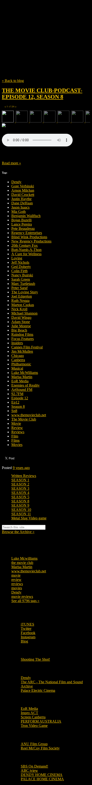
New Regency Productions (31, 241)
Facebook (28, 633)
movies (16, 588)
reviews (17, 584)
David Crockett (22, 195)
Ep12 (15, 402)
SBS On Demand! (34, 766)
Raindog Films (22, 334)
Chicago (17, 356)
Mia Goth (18, 212)
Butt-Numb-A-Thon (26, 250)
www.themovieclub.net (28, 415)
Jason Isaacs (20, 207)
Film (14, 436)
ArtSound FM (21, 390)
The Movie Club (46, 28)
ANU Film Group (34, 744)
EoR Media (20, 381)
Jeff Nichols (20, 262)
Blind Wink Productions (29, 237)
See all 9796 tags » (25, 601)
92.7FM (17, 394)
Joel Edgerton (21, 296)
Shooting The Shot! (35, 659)
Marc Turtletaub (23, 284)
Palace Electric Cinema (38, 690)
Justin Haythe (21, 199)
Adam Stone (20, 322)
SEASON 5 (20, 497)
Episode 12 (19, 398)
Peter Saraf (19, 288)
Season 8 (18, 407)
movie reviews (22, 597)
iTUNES (27, 624)
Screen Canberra (33, 717)
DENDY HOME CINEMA (42, 775)
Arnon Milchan (22, 190)
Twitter (26, 629)
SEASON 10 (21, 510)
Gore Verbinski (22, 186)
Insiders (17, 343)
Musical (17, 368)
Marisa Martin (21, 377)
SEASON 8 (20, 501)
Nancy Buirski (22, 275)
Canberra (18, 360)
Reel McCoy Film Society (40, 748)
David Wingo (21, 318)
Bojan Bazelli (21, 220)
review (16, 580)
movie (16, 575)
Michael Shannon (24, 313)
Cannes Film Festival (27, 347)
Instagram (28, 637)
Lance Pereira (21, 224)
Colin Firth (19, 271)
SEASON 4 (20, 493)
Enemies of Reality (25, 385)
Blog (24, 641)
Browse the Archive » (18, 532)
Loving (16, 258)
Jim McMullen (22, 351)
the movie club (22, 563)
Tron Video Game (34, 726)
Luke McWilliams (24, 373)
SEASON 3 (20, 488)
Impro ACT (29, 713)
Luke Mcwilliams (24, 558)
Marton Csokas (22, 305)
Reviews (17, 432)
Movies (16, 445)
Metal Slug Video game (28, 518)
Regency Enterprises (26, 233)
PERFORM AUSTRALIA (41, 721)
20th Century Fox (24, 245)
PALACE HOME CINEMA (42, 779)
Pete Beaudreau (23, 229)
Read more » (11, 163)
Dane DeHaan (22, 203)
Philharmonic (21, 364)
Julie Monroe (21, 326)
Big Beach (19, 330)
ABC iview (29, 771)
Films (15, 440)
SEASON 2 (20, 484)
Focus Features (22, 339)
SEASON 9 (20, 505)
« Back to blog (13, 81)
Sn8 (14, 411)
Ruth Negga (20, 301)
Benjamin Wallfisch (26, 216)
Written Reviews (23, 476)
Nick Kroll (19, 309)
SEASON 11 (21, 514)
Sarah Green (20, 279)
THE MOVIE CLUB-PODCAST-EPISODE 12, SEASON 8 (42, 93)
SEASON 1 (20, 480)
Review (17, 428)
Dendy (16, 182)
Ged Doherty (21, 267)
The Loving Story (24, 292)
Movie (16, 423)
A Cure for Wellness (26, 254)
